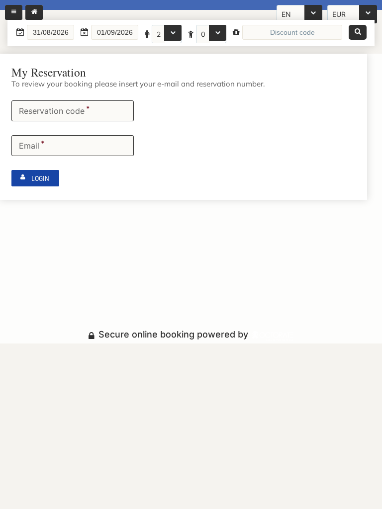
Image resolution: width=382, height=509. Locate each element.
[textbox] (50, 32)
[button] (358, 32)
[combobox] (167, 34)
